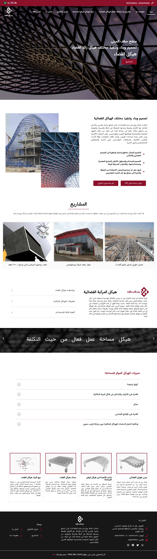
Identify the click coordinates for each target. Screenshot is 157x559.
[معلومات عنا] (21, 536)
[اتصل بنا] (21, 530)
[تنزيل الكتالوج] (41, 530)
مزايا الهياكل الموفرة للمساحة (83, 11)
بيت (151, 11)
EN (15, 3)
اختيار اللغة (37, 11)
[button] (4, 244)
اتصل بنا (49, 11)
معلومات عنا (140, 11)
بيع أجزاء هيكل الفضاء (30, 477)
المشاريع (35, 535)
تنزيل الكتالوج (62, 11)
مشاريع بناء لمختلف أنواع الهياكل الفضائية (115, 11)
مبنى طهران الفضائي (138, 477)
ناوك (54, 554)
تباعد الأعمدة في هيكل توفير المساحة (99, 478)
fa (8, 3)
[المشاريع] (41, 536)
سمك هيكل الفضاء (68, 477)
